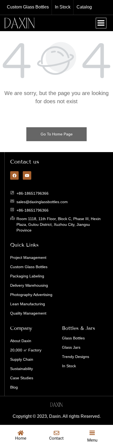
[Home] (20, 433)
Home (20, 438)
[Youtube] (27, 175)
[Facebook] (14, 175)
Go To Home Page (57, 134)
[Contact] (56, 433)
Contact (56, 438)
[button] (101, 23)
